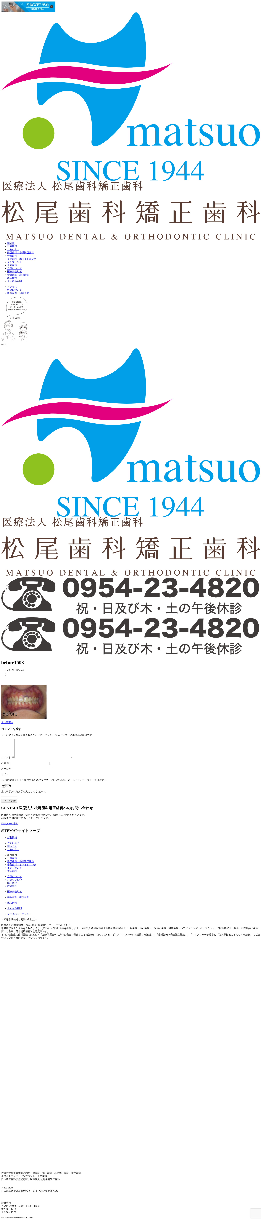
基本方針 (12, 846)
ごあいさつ (13, 249)
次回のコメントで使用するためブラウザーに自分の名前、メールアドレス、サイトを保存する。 (57, 780)
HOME (10, 243)
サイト (4, 774)
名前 (5, 763)
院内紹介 (12, 883)
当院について (14, 268)
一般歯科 (12, 255)
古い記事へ (7, 722)
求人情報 (12, 278)
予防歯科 (12, 265)
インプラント (14, 262)
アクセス (12, 286)
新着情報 (12, 246)
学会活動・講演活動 (18, 274)
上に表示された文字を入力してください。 (24, 791)
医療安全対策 (14, 271)
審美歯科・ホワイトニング (21, 259)
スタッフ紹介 (14, 879)
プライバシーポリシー (19, 914)
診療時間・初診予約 (18, 293)
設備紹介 (12, 886)
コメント (7, 757)
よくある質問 (14, 281)
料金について (14, 290)
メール (6, 768)
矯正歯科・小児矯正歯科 (20, 252)
